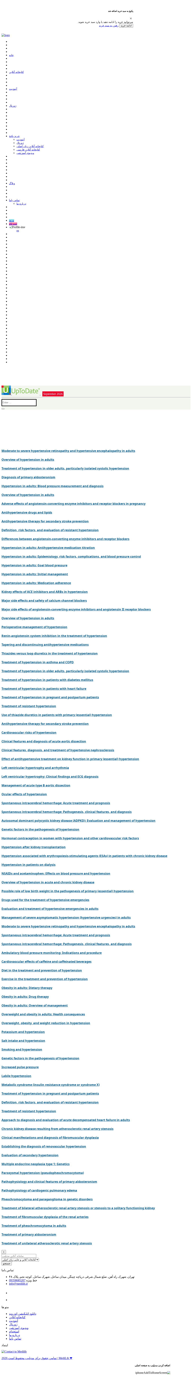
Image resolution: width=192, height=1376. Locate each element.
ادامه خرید (126, 25)
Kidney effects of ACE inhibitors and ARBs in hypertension (45, 592)
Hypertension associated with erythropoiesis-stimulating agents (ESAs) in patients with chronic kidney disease (84, 856)
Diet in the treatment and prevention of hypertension (42, 970)
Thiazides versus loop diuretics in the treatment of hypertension (50, 653)
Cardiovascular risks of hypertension (29, 732)
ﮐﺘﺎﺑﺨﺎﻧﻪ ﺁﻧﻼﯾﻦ (16, 72)
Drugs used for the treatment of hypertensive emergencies (45, 900)
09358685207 (17, 1280)
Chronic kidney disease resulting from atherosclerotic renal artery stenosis (57, 1129)
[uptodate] (21, 393)
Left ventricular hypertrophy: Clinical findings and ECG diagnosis (50, 777)
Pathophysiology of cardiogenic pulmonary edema (39, 1190)
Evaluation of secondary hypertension (30, 1155)
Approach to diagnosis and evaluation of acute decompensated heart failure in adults (66, 1120)
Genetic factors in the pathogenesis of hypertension (40, 829)
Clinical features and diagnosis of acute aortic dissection (44, 741)
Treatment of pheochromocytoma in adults (34, 1226)
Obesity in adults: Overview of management (35, 1005)
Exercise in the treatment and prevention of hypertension (45, 979)
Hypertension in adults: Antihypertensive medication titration (48, 548)
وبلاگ (12, 183)
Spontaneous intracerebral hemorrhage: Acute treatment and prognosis (56, 803)
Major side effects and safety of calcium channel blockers (44, 600)
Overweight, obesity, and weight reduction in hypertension (46, 1023)
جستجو (6, 1263)
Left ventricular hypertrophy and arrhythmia (35, 768)
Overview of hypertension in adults (28, 460)
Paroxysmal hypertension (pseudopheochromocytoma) (43, 1173)
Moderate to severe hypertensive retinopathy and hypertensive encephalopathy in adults (68, 451)
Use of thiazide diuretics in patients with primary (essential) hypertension (57, 715)
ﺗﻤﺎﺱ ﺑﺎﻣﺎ (14, 200)
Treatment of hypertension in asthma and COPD (38, 662)
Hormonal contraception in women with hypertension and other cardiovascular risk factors (70, 838)
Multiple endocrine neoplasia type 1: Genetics (36, 1164)
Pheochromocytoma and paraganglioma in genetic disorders (47, 1199)
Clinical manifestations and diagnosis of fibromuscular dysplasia (50, 1138)
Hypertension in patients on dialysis (29, 865)
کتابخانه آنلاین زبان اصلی (30, 146)
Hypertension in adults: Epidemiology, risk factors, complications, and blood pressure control (71, 556)
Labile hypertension (16, 1076)
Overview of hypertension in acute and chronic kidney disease (48, 882)
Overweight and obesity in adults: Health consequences (43, 1014)
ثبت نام (13, 223)
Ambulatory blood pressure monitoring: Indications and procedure (52, 953)
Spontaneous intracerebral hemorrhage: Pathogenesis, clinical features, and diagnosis (67, 812)
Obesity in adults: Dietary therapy (27, 988)
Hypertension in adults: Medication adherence (36, 583)
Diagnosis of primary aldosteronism (28, 477)
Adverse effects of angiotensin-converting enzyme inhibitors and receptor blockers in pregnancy (74, 504)
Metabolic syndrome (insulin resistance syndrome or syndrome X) (51, 1085)
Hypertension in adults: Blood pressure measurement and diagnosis (53, 486)
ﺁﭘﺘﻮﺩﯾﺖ (13, 89)
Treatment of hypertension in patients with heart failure (44, 689)
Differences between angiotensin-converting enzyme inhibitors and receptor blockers (65, 539)
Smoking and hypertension (22, 1049)
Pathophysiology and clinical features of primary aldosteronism (49, 1182)
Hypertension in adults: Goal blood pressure (34, 565)
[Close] (131, 18)
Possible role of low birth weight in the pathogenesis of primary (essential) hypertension (68, 891)
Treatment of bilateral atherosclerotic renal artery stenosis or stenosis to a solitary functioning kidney (78, 1208)
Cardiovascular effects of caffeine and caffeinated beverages (47, 962)
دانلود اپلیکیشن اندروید (22, 1313)
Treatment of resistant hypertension (29, 706)
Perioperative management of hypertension (34, 627)
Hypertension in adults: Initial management (35, 574)
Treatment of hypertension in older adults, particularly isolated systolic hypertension (65, 468)
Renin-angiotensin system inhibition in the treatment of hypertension (54, 636)
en (17, 230)
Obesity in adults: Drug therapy (25, 997)
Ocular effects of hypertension (24, 794)
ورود (11, 220)
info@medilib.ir (18, 1283)
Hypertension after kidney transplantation (34, 847)
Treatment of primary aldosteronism (29, 1234)
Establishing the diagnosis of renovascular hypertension (44, 1146)
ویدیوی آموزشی (25, 153)
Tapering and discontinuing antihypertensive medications (45, 645)
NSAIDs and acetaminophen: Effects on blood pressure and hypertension (56, 873)
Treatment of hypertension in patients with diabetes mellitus (47, 680)
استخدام (14, 1331)
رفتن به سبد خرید (108, 25)
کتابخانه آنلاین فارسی (28, 149)
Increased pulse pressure (20, 1067)
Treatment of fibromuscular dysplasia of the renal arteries (45, 1217)
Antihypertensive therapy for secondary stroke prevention (45, 521)
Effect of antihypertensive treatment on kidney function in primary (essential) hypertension (70, 759)
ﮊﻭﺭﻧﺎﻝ (12, 105)
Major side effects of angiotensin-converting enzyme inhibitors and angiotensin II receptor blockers (76, 609)
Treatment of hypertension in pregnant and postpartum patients (50, 697)
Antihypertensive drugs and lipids (27, 512)
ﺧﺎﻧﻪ (11, 55)
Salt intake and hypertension (23, 1041)
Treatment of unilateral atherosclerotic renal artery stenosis (47, 1243)
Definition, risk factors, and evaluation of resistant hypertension (50, 530)
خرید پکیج (14, 136)
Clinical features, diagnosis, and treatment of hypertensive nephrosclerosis (58, 750)
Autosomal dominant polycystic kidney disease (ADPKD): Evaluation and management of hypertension (78, 821)
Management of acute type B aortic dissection (36, 785)
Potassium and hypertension (23, 1032)
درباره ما (21, 203)
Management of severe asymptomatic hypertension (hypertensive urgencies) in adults (66, 917)
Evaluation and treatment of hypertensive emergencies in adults (50, 909)
